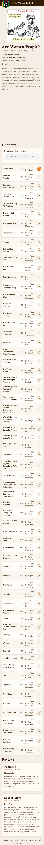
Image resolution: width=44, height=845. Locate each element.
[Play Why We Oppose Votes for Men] (39, 437)
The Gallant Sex (9, 223)
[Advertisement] (22, 117)
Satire (23, 61)
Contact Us (7, 840)
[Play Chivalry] (39, 635)
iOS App (28, 843)
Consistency (8, 454)
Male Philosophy (10, 658)
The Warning (8, 585)
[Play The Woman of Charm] (39, 296)
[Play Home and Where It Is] (39, 258)
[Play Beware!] (39, 651)
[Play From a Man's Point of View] (39, 666)
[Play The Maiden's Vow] (39, 268)
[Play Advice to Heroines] (39, 539)
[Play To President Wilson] (39, 250)
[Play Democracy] (39, 566)
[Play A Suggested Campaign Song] (39, 286)
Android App (18, 843)
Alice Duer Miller (11, 54)
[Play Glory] (39, 675)
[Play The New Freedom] (39, 503)
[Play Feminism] (39, 576)
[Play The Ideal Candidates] (39, 741)
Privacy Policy (34, 840)
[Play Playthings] (39, 694)
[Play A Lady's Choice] (39, 713)
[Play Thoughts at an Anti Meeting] (39, 731)
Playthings (7, 694)
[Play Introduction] (39, 169)
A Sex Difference (10, 531)
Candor (6, 618)
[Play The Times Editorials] (39, 370)
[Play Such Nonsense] (39, 277)
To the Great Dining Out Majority (8, 512)
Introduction (8, 169)
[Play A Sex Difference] (39, 531)
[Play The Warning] (39, 585)
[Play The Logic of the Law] (39, 445)
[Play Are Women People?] (39, 177)
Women (6, 643)
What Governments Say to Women (9, 351)
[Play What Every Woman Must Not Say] (39, 627)
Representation (9, 233)
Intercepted (8, 603)
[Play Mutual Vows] (39, 548)
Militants (6, 703)
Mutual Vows (8, 547)
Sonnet (6, 242)
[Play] (39, 361)
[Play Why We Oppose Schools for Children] (39, 419)
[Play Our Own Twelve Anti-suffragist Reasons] (39, 380)
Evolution (7, 594)
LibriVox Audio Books (23, 3)
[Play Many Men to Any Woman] (39, 522)
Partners (6, 342)
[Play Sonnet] (39, 242)
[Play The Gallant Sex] (39, 223)
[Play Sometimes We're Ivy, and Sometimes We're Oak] (39, 465)
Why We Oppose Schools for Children (10, 419)
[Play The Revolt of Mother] (39, 214)
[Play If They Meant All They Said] (39, 557)
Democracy (7, 566)
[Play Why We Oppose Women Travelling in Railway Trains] (39, 409)
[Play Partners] (39, 342)
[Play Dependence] (39, 685)
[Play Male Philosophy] (39, 658)
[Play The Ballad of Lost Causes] (39, 722)
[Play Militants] (39, 703)
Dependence (8, 685)
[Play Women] (39, 643)
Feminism (7, 575)
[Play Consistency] (39, 454)
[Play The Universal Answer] (39, 612)
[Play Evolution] (39, 594)
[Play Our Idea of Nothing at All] (39, 186)
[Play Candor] (39, 619)
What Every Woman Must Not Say (10, 626)
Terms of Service (20, 840)
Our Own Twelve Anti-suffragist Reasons (10, 379)
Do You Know (8, 475)
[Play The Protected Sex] (39, 324)
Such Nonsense (9, 277)
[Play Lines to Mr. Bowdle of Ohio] (39, 195)
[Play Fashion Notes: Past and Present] (39, 398)
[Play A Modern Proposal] (39, 305)
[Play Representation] (39, 233)
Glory (5, 675)
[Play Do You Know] (39, 475)
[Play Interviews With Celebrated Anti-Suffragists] (39, 485)
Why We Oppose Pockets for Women (10, 388)
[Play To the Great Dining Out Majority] (39, 513)
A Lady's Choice (9, 713)
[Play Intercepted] (39, 603)
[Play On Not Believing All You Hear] (39, 205)
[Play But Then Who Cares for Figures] (39, 429)
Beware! (6, 651)
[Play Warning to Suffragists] (39, 333)
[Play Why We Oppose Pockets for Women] (39, 389)
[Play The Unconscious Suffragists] (39, 750)
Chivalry (6, 635)
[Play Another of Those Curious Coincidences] (39, 494)
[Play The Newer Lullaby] (39, 314)
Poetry (17, 61)
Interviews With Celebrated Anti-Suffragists (10, 484)
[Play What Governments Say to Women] (39, 352)
